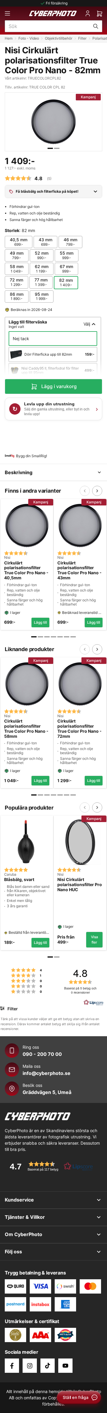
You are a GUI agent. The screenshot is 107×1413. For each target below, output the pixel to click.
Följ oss (13, 1252)
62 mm (41, 268)
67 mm (66, 268)
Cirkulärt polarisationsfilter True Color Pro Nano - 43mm (79, 570)
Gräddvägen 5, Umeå (47, 1092)
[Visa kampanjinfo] (95, 191)
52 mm (41, 255)
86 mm (16, 296)
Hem (8, 38)
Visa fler (94, 939)
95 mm (41, 296)
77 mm (41, 282)
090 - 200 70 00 (42, 1054)
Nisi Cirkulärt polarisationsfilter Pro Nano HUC (79, 884)
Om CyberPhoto (23, 1234)
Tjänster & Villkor (25, 1217)
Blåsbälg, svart (19, 879)
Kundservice (19, 1200)
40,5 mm (18, 242)
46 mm (70, 242)
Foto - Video (28, 38)
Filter (82, 38)
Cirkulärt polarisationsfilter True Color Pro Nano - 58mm (26, 728)
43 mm (45, 242)
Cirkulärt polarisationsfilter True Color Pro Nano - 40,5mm (26, 570)
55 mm (66, 255)
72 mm (16, 282)
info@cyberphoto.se (46, 1073)
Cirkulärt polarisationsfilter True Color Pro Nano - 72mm (79, 728)
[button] (49, 1166)
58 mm (16, 268)
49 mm (16, 255)
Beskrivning (18, 472)
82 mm (66, 282)
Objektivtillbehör (58, 38)
